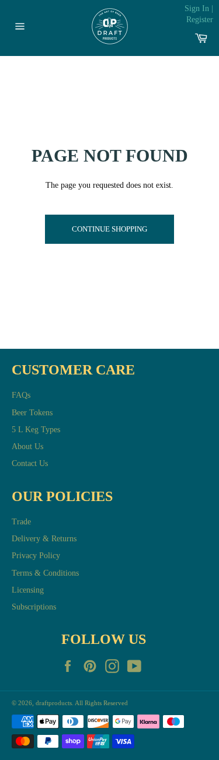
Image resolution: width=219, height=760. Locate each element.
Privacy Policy (36, 555)
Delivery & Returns (44, 538)
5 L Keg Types (36, 429)
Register (199, 19)
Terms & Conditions (45, 573)
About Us (27, 446)
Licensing (28, 590)
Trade (21, 521)
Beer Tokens (32, 412)
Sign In (197, 8)
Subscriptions (34, 607)
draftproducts (54, 702)
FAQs (21, 395)
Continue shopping (109, 229)
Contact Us (30, 463)
